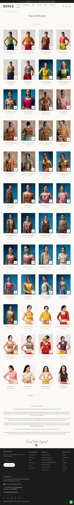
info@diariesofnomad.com (11, 492)
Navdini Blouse (46, 356)
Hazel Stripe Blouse (46, 52)
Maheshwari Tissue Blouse (28, 173)
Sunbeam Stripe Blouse (28, 52)
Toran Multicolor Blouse (63, 173)
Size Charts (31, 457)
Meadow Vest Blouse (10, 52)
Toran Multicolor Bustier (46, 173)
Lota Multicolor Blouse (28, 235)
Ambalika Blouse (63, 144)
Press (30, 460)
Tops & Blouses (14, 11)
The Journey (32, 455)
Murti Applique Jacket (46, 267)
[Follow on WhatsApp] (19, 498)
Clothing (38, 5)
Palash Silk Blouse (46, 82)
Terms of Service (46, 467)
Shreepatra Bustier (46, 205)
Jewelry (18, 5)
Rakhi (18, 7)
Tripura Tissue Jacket (10, 173)
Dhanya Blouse (11, 356)
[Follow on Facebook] (4, 498)
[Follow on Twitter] (8, 498)
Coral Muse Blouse (63, 52)
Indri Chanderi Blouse (10, 111)
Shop (8, 11)
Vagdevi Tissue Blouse (28, 142)
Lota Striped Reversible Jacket (11, 236)
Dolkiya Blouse (63, 356)
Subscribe (9, 465)
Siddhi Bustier (28, 205)
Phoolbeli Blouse (28, 326)
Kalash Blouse (28, 296)
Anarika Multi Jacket (63, 235)
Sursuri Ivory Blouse (46, 296)
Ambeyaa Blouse (45, 386)
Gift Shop (52, 5)
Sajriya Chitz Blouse (46, 326)
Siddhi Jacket (10, 205)
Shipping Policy (46, 455)
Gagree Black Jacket (46, 235)
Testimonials (32, 462)
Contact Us (31, 468)
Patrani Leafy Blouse (28, 356)
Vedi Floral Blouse (63, 296)
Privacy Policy (45, 470)
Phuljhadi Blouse (10, 296)
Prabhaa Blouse (28, 386)
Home (4, 11)
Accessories (26, 5)
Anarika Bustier (28, 267)
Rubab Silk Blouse (28, 111)
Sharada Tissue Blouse (10, 142)
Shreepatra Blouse (63, 205)
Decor (45, 5)
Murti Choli (63, 267)
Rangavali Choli (11, 326)
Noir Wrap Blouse (28, 82)
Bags (33, 5)
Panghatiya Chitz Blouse (63, 326)
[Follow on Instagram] (11, 498)
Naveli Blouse (10, 386)
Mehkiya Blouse (63, 386)
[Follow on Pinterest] (15, 498)
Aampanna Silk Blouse (63, 82)
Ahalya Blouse (63, 111)
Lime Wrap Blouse (10, 82)
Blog (30, 465)
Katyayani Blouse (45, 113)
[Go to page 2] (43, 394)
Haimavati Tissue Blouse (45, 142)
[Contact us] (71, 502)
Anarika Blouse (10, 267)
